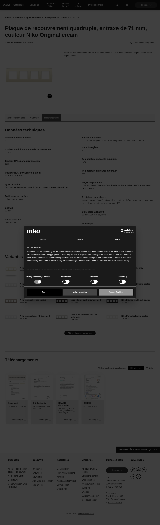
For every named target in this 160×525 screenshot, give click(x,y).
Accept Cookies (116, 292)
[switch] (66, 282)
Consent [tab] (42, 239)
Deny (44, 292)
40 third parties (46, 270)
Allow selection (80, 292)
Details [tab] (80, 239)
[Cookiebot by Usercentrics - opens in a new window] (123, 231)
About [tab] (117, 239)
